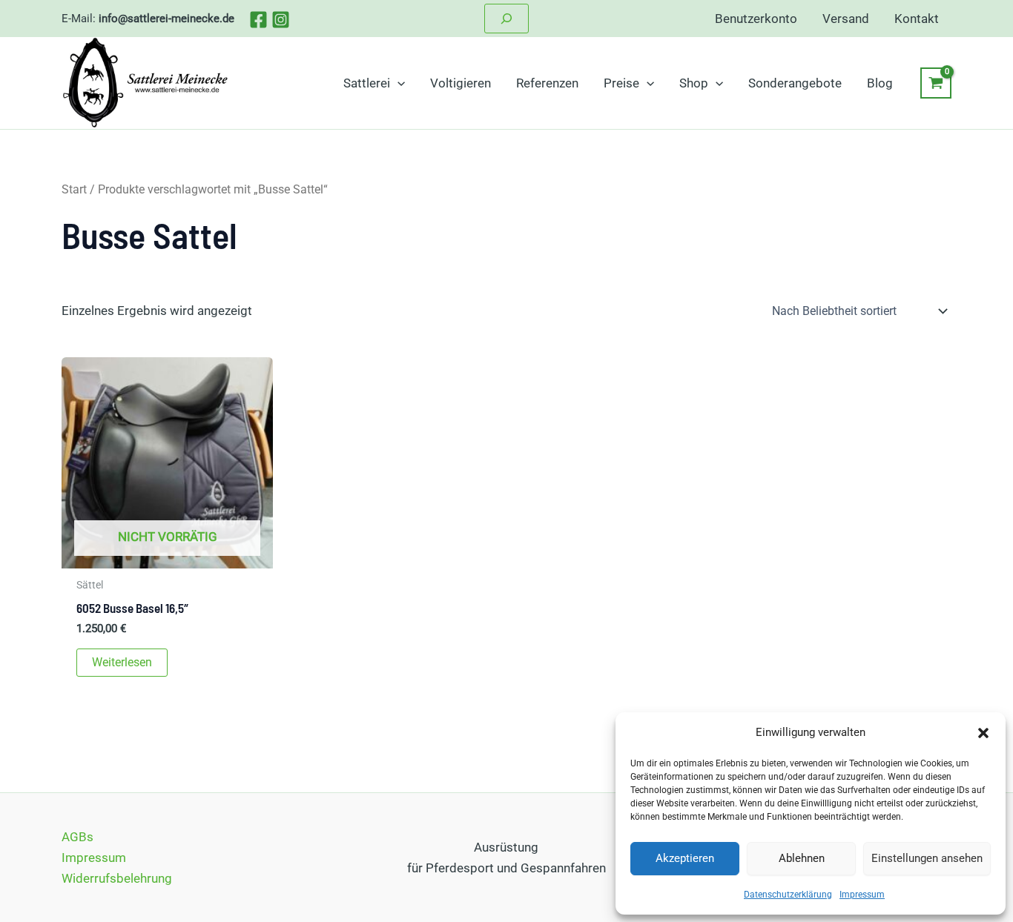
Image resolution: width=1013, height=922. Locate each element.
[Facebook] (258, 19)
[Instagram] (280, 19)
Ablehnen (802, 858)
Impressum (862, 894)
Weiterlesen (122, 662)
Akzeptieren (685, 858)
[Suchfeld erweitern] (506, 18)
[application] (397, 83)
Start (74, 189)
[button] (983, 733)
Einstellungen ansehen (927, 858)
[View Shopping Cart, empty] (935, 83)
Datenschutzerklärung (788, 894)
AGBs (77, 836)
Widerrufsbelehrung (117, 878)
